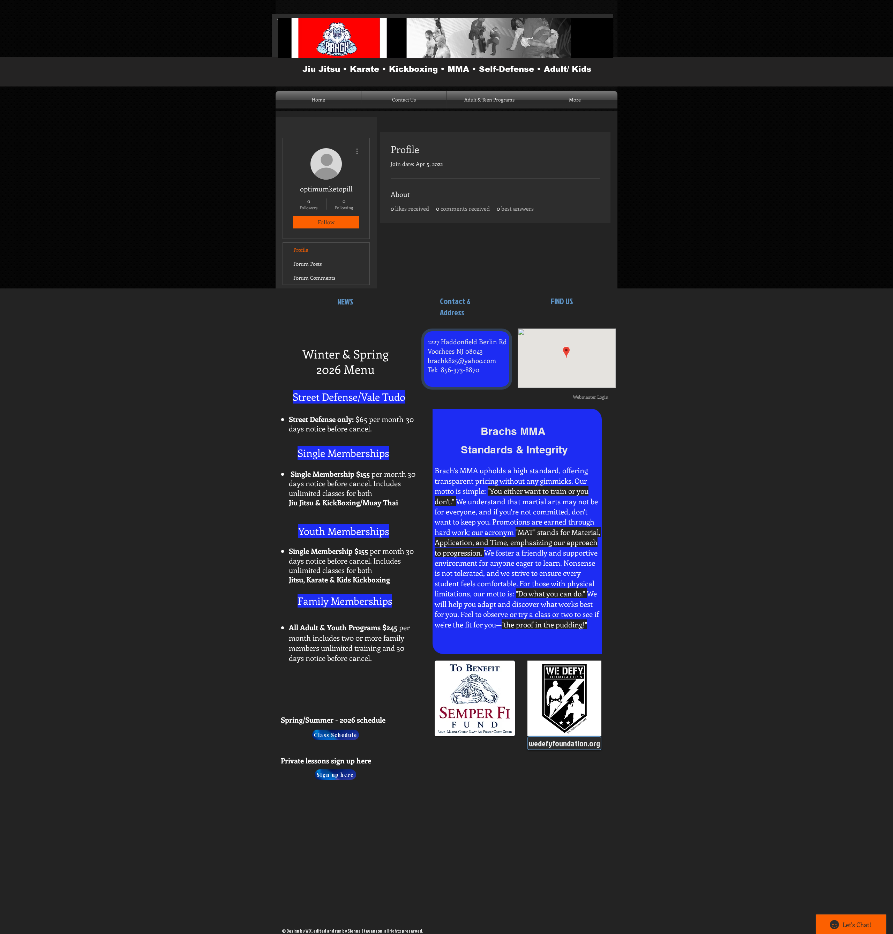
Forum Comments (314, 277)
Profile (300, 249)
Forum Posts (307, 263)
